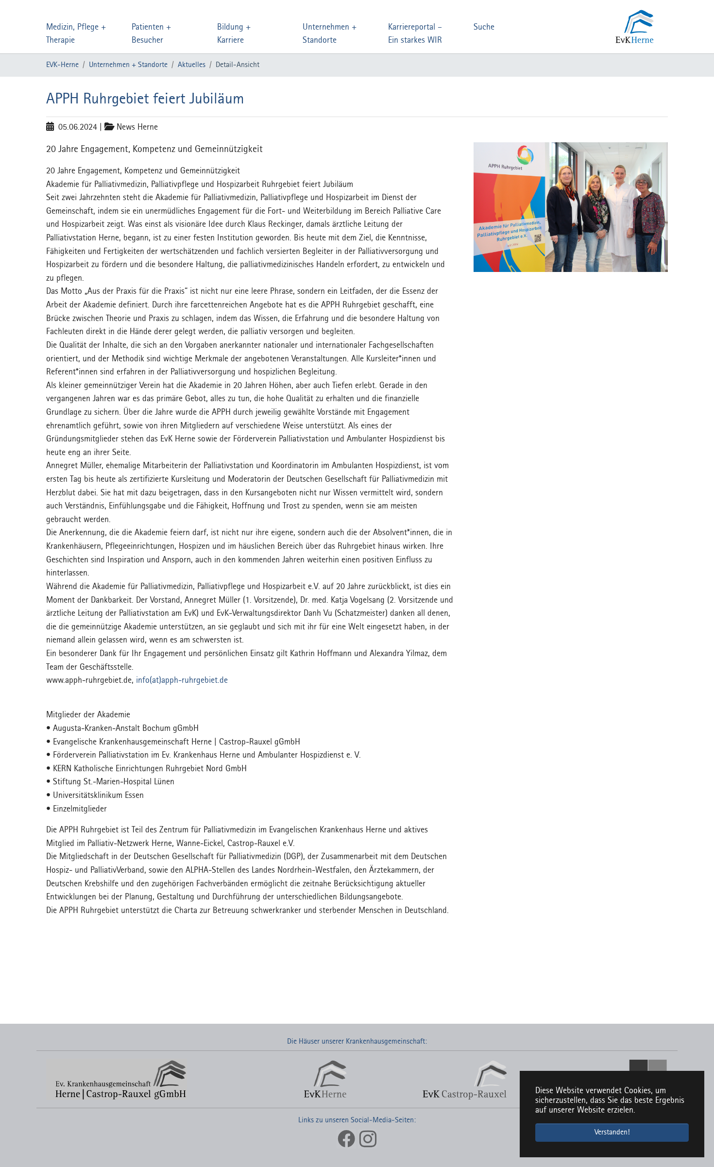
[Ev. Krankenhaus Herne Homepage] (591, 26)
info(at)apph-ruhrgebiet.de (182, 681)
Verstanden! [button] (612, 1132)
